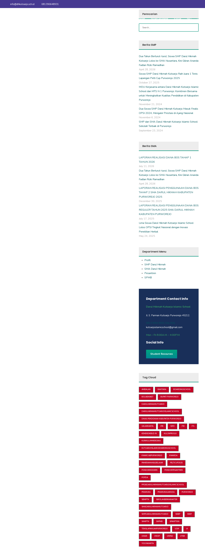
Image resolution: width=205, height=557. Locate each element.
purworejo (187, 492)
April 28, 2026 (147, 69)
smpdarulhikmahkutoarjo (155, 514)
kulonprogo (170, 433)
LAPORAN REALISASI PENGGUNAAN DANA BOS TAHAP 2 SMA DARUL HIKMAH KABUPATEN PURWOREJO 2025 (169, 192)
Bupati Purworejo (169, 397)
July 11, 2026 (146, 166)
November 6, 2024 (149, 117)
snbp (177, 514)
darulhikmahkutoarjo (153, 404)
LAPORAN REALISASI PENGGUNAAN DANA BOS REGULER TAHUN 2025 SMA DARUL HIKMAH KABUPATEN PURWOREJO (169, 210)
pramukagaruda (166, 492)
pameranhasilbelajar (152, 463)
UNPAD (170, 536)
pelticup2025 (176, 463)
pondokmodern (149, 470)
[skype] (154, 349)
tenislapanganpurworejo (155, 528)
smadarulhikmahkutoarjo (155, 507)
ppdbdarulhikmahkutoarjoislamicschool (163, 485)
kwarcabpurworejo (152, 455)
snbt (189, 514)
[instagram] (198, 4)
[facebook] (186, 4)
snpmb (159, 521)
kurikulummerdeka (151, 441)
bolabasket (147, 397)
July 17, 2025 (146, 218)
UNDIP (157, 536)
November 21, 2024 (150, 104)
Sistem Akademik (159, 18)
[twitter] (157, 349)
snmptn (145, 521)
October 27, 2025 (149, 82)
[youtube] (192, 4)
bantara (162, 389)
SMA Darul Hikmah (155, 269)
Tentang (76, 18)
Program (105, 18)
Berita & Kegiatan (124, 18)
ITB (183, 426)
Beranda (62, 18)
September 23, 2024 (151, 130)
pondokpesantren (173, 470)
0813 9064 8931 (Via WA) (160, 323)
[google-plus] (149, 349)
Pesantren (150, 273)
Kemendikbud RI (149, 433)
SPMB (142, 18)
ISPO (172, 426)
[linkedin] (152, 349)
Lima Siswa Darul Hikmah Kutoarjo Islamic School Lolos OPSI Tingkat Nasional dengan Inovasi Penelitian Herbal (166, 227)
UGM (177, 528)
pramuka (146, 492)
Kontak (177, 18)
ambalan (146, 389)
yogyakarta (148, 543)
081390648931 (50, 4)
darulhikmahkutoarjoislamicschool (160, 411)
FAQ (189, 18)
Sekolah (91, 18)
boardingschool (182, 389)
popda (145, 477)
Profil (147, 260)
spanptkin (174, 521)
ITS (193, 426)
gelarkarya (147, 426)
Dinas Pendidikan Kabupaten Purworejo (161, 419)
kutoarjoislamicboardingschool (159, 448)
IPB (161, 426)
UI (187, 528)
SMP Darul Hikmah (155, 264)
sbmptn (145, 499)
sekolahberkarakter (166, 499)
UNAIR (144, 536)
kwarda (173, 455)
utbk (182, 536)
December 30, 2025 (150, 201)
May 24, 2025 (147, 236)
